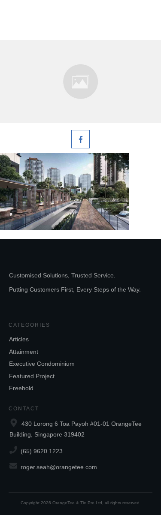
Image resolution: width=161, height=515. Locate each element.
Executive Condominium (42, 363)
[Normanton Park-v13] (80, 81)
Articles (19, 339)
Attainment (23, 351)
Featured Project (32, 376)
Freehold (21, 388)
